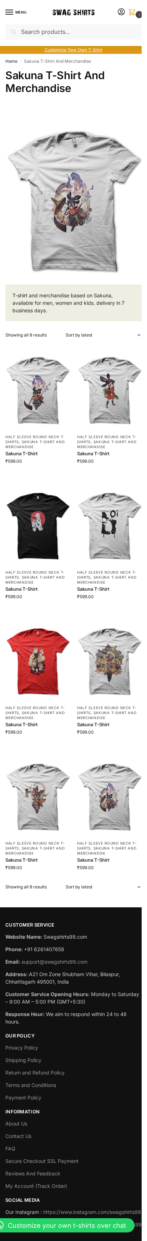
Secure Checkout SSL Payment (41, 1161)
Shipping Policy (23, 1060)
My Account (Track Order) (36, 1186)
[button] (133, 12)
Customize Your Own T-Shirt (73, 49)
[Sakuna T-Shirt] (37, 387)
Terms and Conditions (30, 1085)
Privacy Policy (21, 1048)
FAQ (10, 1148)
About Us (16, 1124)
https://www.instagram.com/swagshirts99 (92, 1212)
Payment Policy (23, 1097)
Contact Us (18, 1136)
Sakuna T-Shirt (21, 453)
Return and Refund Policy (35, 1073)
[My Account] (121, 12)
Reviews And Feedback (32, 1173)
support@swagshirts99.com (54, 962)
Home (11, 61)
